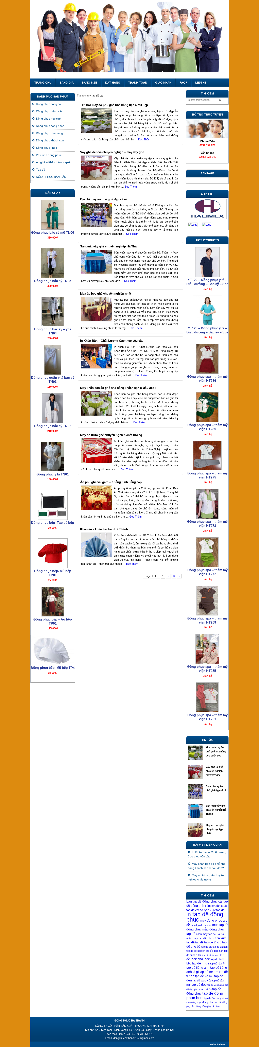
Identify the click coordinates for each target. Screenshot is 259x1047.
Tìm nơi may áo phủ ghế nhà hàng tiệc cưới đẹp (114, 105)
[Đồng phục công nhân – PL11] (53, 664)
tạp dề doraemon (195, 950)
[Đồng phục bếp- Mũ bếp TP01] (53, 519)
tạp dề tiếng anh (197, 967)
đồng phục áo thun (211, 1006)
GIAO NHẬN (163, 82)
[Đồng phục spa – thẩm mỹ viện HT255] (207, 615)
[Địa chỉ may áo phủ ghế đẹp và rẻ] (196, 792)
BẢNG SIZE (89, 82)
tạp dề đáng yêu (202, 980)
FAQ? (183, 82)
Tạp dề (40, 169)
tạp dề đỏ (206, 989)
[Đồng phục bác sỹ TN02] (53, 374)
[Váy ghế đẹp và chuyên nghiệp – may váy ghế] (196, 773)
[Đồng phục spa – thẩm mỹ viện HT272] (207, 518)
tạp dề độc (210, 998)
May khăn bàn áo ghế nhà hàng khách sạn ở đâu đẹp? (118, 387)
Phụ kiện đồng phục (49, 155)
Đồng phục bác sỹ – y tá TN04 (52, 298)
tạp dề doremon (214, 950)
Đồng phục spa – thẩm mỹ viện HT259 (207, 587)
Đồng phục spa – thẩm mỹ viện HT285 (207, 394)
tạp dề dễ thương (210, 955)
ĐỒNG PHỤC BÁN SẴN (51, 176)
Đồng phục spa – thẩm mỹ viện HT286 (207, 345)
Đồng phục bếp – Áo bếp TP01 (52, 588)
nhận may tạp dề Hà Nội (210, 934)
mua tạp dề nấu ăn (201, 925)
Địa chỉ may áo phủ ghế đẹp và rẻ (103, 199)
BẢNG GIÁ (66, 82)
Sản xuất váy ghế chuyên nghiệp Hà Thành (110, 246)
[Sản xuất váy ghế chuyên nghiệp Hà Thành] (196, 812)
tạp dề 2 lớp (212, 942)
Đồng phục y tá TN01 (52, 441)
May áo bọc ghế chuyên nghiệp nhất (105, 293)
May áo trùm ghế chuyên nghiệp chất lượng (111, 435)
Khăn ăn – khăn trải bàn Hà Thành (104, 529)
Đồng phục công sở (48, 104)
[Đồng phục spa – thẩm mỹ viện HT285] (207, 373)
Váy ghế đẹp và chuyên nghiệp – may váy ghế (112, 152)
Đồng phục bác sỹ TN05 (52, 247)
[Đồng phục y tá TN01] (53, 422)
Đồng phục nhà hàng (49, 133)
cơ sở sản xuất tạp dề (209, 910)
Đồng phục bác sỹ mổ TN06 (52, 199)
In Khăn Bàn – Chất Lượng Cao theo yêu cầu (111, 340)
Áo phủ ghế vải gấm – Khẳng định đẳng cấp (111, 482)
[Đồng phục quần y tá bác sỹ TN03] (53, 326)
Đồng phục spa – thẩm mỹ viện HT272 (207, 539)
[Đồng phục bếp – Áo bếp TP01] (53, 567)
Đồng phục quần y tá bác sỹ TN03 (52, 346)
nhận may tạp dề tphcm (200, 938)
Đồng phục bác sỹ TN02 (52, 393)
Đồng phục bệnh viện (49, 111)
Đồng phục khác (46, 147)
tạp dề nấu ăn (217, 963)
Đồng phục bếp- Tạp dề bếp (52, 489)
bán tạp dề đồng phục (202, 901)
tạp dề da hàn (220, 946)
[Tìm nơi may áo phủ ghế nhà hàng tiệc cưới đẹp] (196, 754)
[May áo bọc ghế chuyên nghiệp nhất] (196, 831)
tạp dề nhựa (200, 963)
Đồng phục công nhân (50, 125)
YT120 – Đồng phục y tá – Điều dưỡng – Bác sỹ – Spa (207, 297)
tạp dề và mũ (204, 976)
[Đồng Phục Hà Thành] (129, 39)
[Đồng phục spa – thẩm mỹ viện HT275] (207, 421)
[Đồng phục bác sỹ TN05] (53, 229)
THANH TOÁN (137, 82)
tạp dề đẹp (199, 984)
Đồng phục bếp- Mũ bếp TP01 (52, 540)
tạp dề (199, 942)
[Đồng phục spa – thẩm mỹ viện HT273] (207, 470)
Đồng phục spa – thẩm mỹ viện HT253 (207, 684)
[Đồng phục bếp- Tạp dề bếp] (53, 471)
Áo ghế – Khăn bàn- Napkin (53, 162)
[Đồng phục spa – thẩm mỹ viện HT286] (207, 325)
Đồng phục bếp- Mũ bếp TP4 (53, 634)
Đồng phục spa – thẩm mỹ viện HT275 (207, 442)
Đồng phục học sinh (49, 118)
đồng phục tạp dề (212, 1002)
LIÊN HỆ (200, 82)
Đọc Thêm (144, 139)
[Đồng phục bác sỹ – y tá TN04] (53, 277)
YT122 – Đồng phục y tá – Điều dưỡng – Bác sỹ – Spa (207, 249)
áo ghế (220, 998)
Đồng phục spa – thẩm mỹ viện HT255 (207, 636)
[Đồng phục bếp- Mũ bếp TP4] (53, 616)
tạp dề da (206, 946)
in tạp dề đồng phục (204, 917)
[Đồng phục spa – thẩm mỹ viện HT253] (207, 663)
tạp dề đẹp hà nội (215, 985)
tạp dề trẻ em (209, 972)
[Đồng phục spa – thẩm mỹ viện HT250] (207, 712)
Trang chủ (42, 82)
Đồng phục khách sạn (50, 140)
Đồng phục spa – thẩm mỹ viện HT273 (207, 490)
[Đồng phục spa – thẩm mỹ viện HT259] (207, 566)
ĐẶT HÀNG (112, 82)
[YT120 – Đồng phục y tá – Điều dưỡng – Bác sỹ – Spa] (207, 276)
